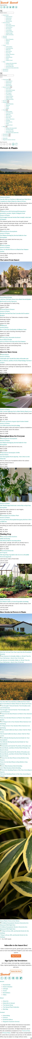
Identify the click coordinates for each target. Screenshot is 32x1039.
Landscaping (9, 30)
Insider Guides (9, 46)
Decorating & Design (10, 25)
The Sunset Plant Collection (11, 1007)
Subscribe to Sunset (9, 1003)
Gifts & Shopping (9, 39)
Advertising (6, 1015)
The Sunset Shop (9, 64)
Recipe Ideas (9, 18)
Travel (4, 45)
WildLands (8, 49)
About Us (5, 1001)
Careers (5, 1017)
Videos (7, 43)
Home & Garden (6, 22)
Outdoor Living (9, 33)
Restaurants (8, 19)
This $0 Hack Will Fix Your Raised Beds (10, 540)
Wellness (8, 40)
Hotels (7, 58)
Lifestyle (5, 37)
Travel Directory (9, 48)
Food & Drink (5, 15)
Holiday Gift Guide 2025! (11, 63)
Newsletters (5, 69)
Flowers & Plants (9, 31)
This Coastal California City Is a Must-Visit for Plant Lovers (16, 411)
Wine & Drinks (9, 21)
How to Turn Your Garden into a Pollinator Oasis (13, 329)
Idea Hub (5, 36)
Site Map (5, 1009)
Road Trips (8, 52)
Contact (2, 1012)
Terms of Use (26, 1030)
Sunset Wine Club (10, 66)
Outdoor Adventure (10, 54)
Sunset (2, 981)
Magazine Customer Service (9, 139)
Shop (4, 61)
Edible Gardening (9, 34)
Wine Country (9, 51)
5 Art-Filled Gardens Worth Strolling (10, 425)
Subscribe (5, 138)
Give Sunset (5, 70)
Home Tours (8, 24)
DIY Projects (8, 28)
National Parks (9, 57)
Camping (8, 55)
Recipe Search (9, 16)
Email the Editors (8, 1019)
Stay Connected (3, 142)
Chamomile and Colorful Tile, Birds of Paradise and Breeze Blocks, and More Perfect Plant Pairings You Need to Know (15, 360)
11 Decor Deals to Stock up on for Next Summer (13, 341)
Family (7, 42)
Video (4, 994)
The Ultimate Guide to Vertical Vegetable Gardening (14, 601)
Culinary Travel (9, 60)
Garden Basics (9, 27)
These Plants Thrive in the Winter (10, 921)
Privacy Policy (6, 1032)
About (2, 998)
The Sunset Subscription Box (12, 67)
